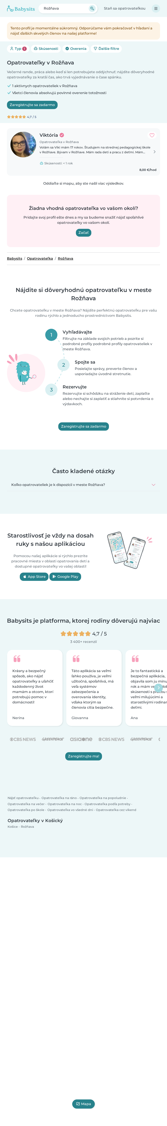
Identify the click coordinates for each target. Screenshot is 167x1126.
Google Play (67, 577)
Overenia (78, 49)
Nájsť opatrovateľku (23, 798)
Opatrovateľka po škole (26, 810)
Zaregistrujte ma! (83, 756)
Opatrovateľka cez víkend (116, 810)
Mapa (86, 1104)
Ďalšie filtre (108, 49)
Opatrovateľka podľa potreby (107, 804)
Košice (13, 827)
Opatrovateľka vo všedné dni (70, 810)
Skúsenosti (48, 49)
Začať (83, 233)
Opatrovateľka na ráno (59, 798)
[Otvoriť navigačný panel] (156, 8)
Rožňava (27, 827)
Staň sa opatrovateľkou (124, 8)
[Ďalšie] (158, 687)
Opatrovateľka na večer (26, 804)
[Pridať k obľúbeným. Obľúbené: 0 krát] (152, 135)
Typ (19, 49)
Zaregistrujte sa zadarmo (32, 105)
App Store (36, 577)
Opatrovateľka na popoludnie (103, 798)
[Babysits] (21, 8)
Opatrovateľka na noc (65, 804)
